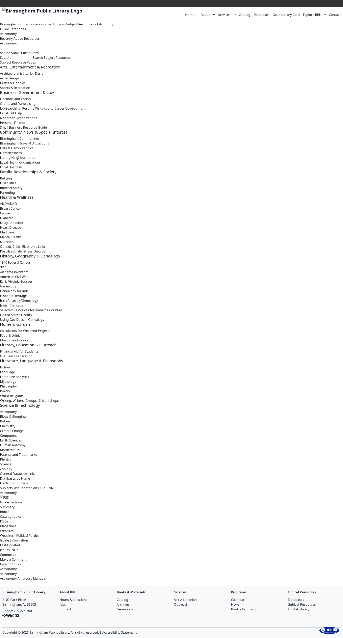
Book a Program (243, 609)
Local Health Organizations (20, 162)
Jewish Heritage (11, 305)
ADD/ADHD (8, 203)
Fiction (5, 367)
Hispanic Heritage (13, 296)
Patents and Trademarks (18, 454)
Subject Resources (80, 24)
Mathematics (10, 450)
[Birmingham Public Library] (42, 11)
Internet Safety (11, 188)
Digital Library (298, 609)
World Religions (12, 396)
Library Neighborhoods (17, 157)
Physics (5, 459)
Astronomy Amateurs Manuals (23, 578)
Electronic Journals (14, 483)
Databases (261, 15)
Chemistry (7, 426)
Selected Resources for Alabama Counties (31, 310)
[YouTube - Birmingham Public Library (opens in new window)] (17, 615)
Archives (123, 604)
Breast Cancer (10, 208)
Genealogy (8, 286)
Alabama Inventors (14, 272)
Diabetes (6, 218)
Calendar (238, 600)
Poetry (5, 391)
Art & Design (9, 78)
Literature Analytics (14, 377)
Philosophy (8, 386)
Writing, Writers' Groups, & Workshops (29, 400)
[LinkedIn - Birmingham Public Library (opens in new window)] (11, 615)
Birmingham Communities (20, 138)
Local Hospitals (11, 167)
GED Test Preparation (16, 356)
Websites (7, 531)
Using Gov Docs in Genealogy (22, 319)
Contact (335, 15)
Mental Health (10, 237)
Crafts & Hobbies (13, 83)
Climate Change (12, 431)
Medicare (7, 232)
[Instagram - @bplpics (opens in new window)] (14, 615)
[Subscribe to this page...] (171, 497)
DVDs (4, 521)
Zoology (6, 469)
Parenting (7, 192)
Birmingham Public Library (20, 24)
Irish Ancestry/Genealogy (19, 300)
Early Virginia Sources (16, 281)
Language (7, 372)
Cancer (5, 213)
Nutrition (7, 242)
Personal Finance (13, 122)
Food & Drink (10, 335)
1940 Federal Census (15, 262)
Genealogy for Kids (14, 291)
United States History (16, 315)
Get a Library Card (286, 15)
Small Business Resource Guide (23, 127)
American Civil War (14, 277)
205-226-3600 (24, 611)
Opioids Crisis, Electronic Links (23, 246)
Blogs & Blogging (13, 416)
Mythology (8, 381)
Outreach (181, 604)
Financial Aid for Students (19, 351)
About (205, 15)
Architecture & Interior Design (22, 73)
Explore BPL (312, 15)
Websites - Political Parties (19, 535)
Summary (7, 507)
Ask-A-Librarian (185, 600)
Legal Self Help (11, 113)
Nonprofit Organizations (18, 118)
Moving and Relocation (17, 340)
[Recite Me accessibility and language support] (329, 630)
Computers (8, 435)
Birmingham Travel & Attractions (24, 143)
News (235, 604)
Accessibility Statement (119, 632)
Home (189, 15)
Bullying (6, 178)
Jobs (63, 604)
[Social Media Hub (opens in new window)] (3, 615)
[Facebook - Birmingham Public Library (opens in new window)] (6, 615)
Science (5, 464)
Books (4, 512)
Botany (5, 421)
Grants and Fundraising (18, 103)
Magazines (8, 526)
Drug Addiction (11, 223)
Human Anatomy (12, 445)
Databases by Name (15, 478)
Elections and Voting (15, 99)
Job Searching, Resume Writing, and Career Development (43, 108)
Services (224, 15)
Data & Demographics (16, 148)
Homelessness (11, 153)
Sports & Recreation (15, 88)
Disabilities (8, 183)
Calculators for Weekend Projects (25, 331)
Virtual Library (53, 24)
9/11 (3, 267)
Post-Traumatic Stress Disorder (23, 251)
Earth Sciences (11, 440)
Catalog (244, 15)
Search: (5, 57)
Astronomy (104, 24)
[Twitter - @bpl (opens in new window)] (8, 615)
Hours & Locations (73, 600)
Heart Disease (10, 227)
